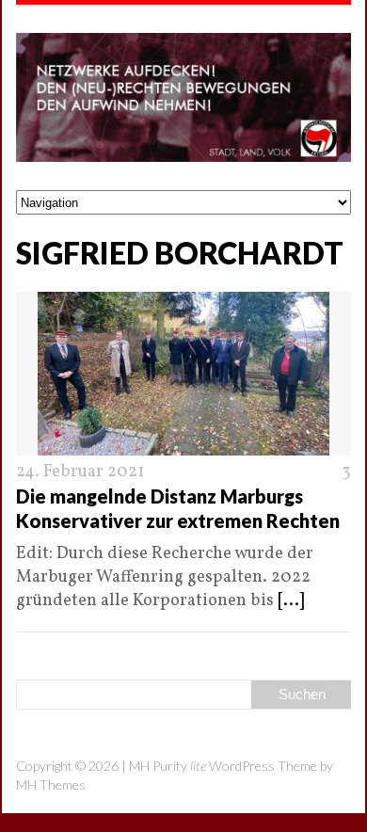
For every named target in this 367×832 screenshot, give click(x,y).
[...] (291, 601)
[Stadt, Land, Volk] (183, 97)
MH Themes (51, 784)
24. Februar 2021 (80, 472)
